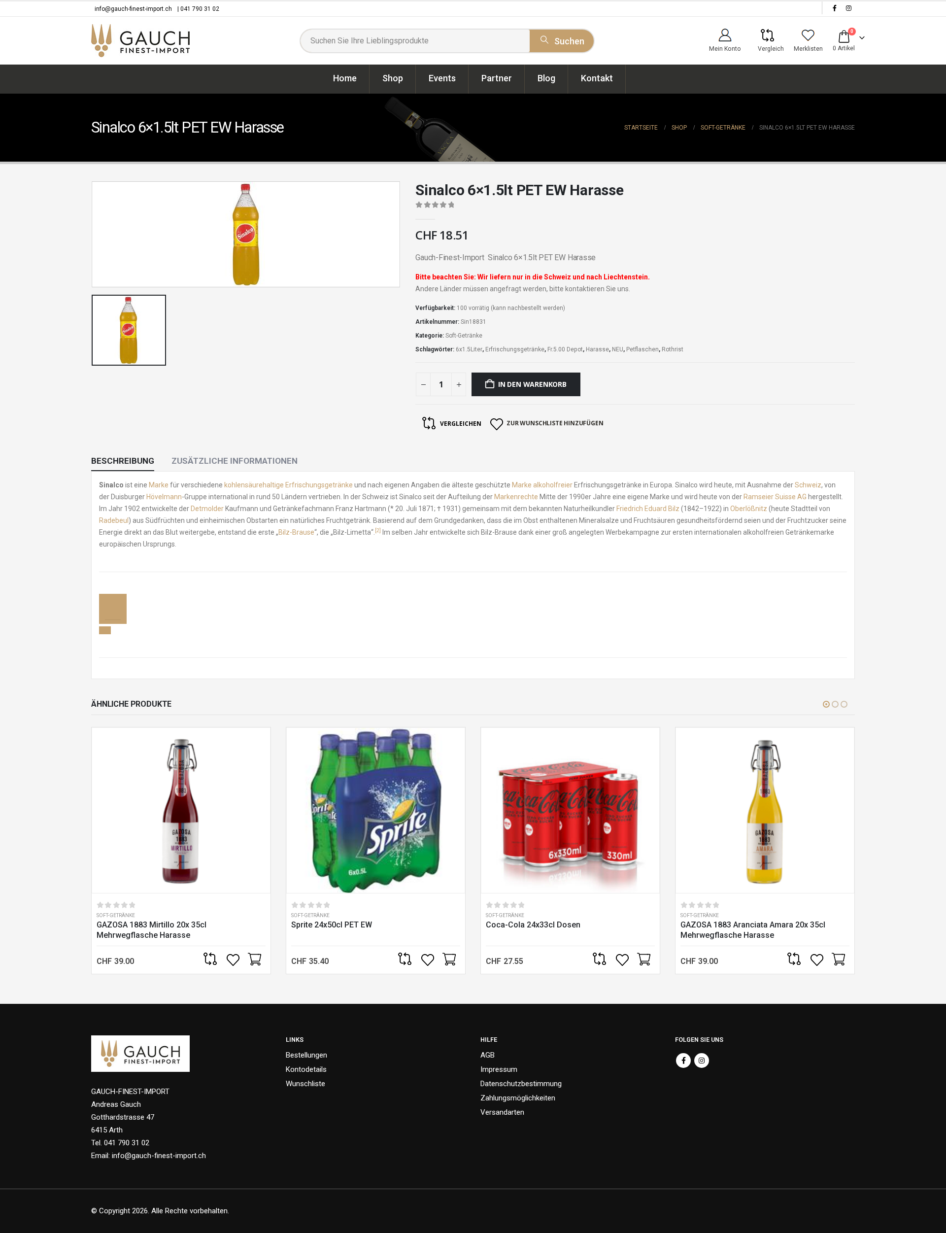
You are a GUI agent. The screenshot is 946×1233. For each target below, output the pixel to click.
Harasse (597, 349)
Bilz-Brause (296, 532)
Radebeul (114, 520)
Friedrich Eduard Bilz (647, 509)
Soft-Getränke (463, 335)
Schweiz (808, 485)
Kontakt (597, 78)
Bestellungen (306, 1055)
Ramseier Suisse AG (775, 497)
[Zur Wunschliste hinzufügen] (234, 960)
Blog (546, 78)
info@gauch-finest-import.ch (133, 8)
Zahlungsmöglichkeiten (517, 1098)
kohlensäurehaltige (254, 485)
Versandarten (502, 1112)
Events (442, 78)
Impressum (498, 1069)
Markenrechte (516, 497)
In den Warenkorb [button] (254, 960)
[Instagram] (848, 7)
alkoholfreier (553, 485)
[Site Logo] (140, 40)
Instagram (701, 1060)
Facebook (683, 1060)
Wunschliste (305, 1083)
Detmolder (207, 509)
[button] (826, 704)
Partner (496, 78)
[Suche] (562, 39)
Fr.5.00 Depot (565, 349)
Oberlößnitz (748, 509)
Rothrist (672, 349)
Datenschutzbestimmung (521, 1083)
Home (345, 78)
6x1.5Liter (469, 349)
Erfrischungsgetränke (514, 349)
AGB (487, 1055)
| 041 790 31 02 (198, 8)
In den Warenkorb (532, 384)
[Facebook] (834, 7)
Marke (159, 485)
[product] (181, 810)
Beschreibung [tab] (122, 461)
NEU (617, 349)
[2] (378, 530)
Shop (392, 78)
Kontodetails (306, 1069)
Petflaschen (642, 349)
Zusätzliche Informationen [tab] (234, 461)
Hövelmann (164, 497)
